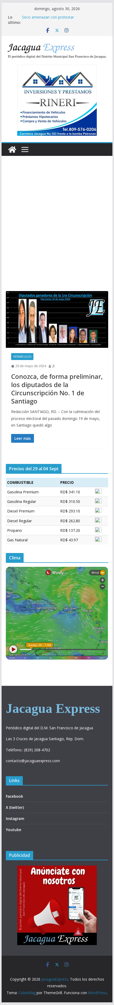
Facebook (14, 796)
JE (53, 366)
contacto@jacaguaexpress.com (33, 760)
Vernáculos (22, 356)
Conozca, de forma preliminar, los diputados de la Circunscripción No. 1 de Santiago (57, 389)
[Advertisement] (57, 231)
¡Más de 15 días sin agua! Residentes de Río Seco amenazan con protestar (59, 20)
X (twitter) (15, 807)
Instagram (15, 818)
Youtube (13, 829)
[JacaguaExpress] (12, 149)
